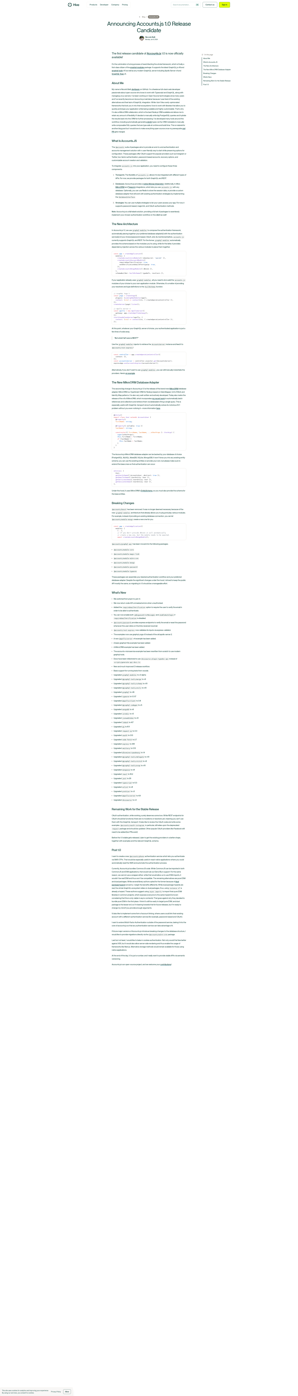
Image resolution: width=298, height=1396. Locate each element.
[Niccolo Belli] (141, 38)
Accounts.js (154, 53)
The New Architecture (210, 66)
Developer (104, 5)
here (158, 408)
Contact (209, 5)
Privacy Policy (56, 1392)
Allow (67, 1392)
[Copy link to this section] (105, 24)
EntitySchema (146, 491)
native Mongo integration (153, 184)
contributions (165, 964)
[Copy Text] (184, 253)
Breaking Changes (209, 73)
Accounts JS (153, 17)
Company (115, 5)
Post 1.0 (206, 84)
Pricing (125, 5)
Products (93, 5)
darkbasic (136, 89)
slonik (149, 122)
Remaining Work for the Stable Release (217, 81)
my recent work (158, 398)
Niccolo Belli (150, 37)
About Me (206, 58)
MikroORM (119, 187)
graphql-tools (117, 71)
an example (130, 373)
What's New (207, 77)
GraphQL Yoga (118, 74)
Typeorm (131, 187)
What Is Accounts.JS (210, 62)
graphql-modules (137, 67)
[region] (149, 263)
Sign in (224, 5)
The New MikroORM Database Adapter (217, 70)
